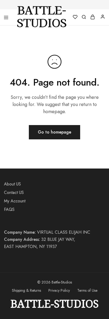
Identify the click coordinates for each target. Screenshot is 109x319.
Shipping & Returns (26, 290)
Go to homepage (54, 132)
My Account (14, 201)
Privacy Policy (59, 290)
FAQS (9, 209)
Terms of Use (87, 290)
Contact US (14, 192)
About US (12, 184)
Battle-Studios (54, 304)
